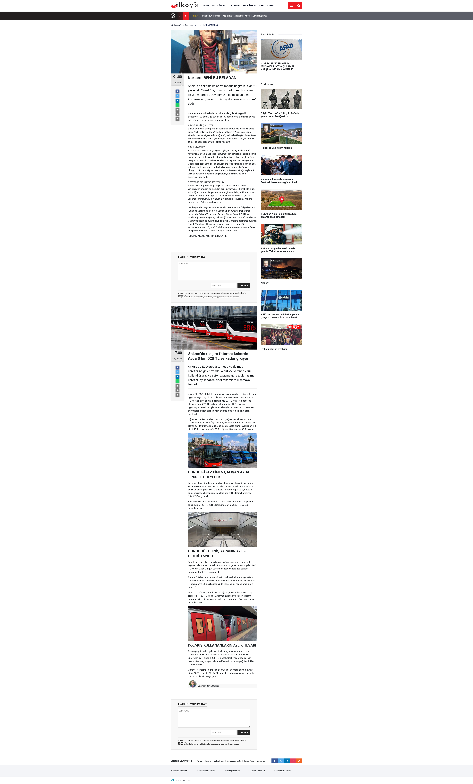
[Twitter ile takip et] (281, 760)
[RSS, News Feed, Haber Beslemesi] (299, 760)
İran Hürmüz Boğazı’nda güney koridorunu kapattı (223, 16)
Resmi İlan (209, 5)
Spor (261, 5)
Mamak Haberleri (283, 771)
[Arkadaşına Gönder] (177, 110)
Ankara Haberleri (180, 771)
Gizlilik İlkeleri (219, 761)
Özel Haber (234, 5)
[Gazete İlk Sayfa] (184, 5)
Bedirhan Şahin (205, 686)
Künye (199, 761)
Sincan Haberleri (258, 771)
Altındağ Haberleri (232, 771)
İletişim (208, 761)
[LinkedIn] (177, 101)
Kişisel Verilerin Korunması (254, 761)
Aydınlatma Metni (234, 761)
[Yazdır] (177, 114)
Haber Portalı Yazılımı (183, 780)
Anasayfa (178, 25)
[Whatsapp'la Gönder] (177, 105)
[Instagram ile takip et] (293, 760)
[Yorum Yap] (177, 119)
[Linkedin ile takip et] (287, 760)
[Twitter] (177, 96)
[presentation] (180, 15)
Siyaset (271, 5)
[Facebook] (177, 91)
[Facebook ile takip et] (274, 760)
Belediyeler (249, 5)
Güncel (221, 5)
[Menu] (291, 5)
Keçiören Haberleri (207, 771)
